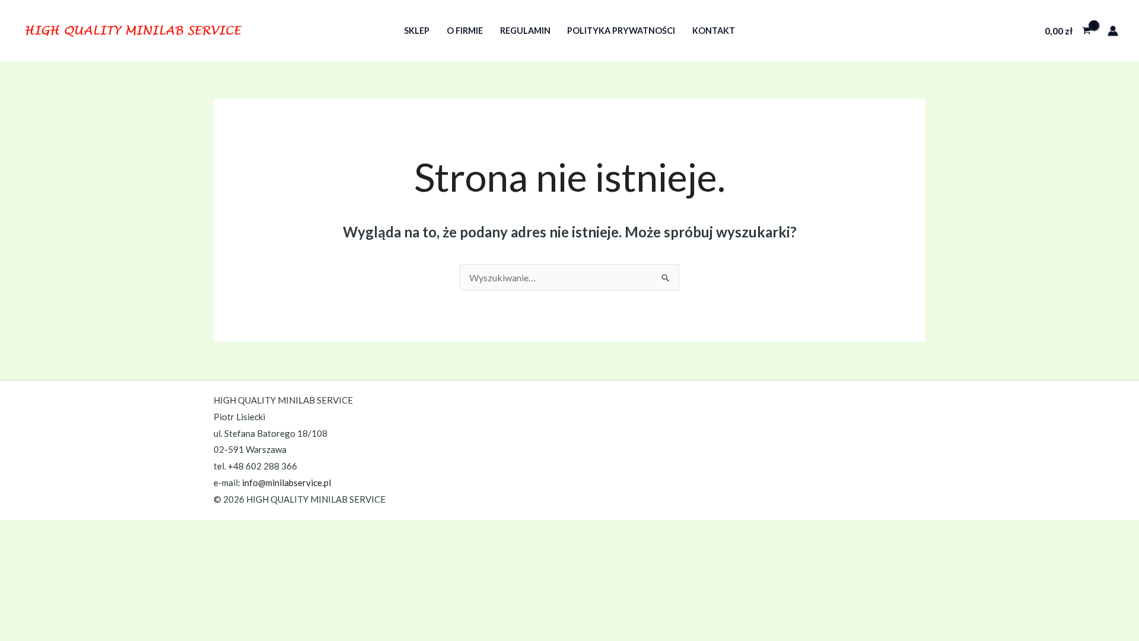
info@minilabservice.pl (286, 482)
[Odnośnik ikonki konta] (1113, 31)
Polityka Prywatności (621, 31)
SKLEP (416, 31)
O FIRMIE (465, 31)
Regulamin (525, 31)
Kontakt (713, 31)
